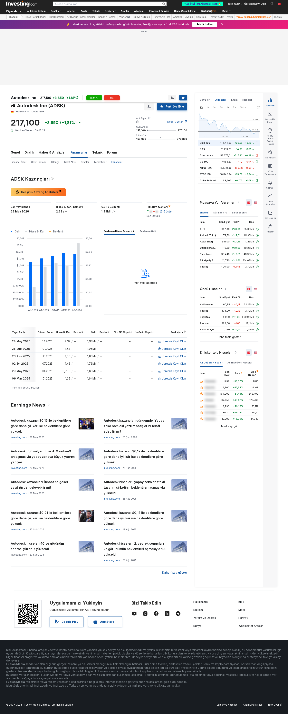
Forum (112, 152)
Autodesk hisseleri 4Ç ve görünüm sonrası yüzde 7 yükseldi (37, 546)
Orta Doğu (201, 17)
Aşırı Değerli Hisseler (239, 362)
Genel (15, 152)
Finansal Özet (18, 162)
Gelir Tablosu (38, 162)
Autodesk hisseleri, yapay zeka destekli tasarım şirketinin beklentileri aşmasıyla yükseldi (134, 487)
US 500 (204, 161)
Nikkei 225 (206, 167)
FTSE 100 (205, 174)
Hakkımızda (200, 601)
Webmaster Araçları (251, 625)
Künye (197, 625)
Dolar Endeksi (208, 180)
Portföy (243, 617)
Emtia (234, 99)
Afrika (230, 17)
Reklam (198, 609)
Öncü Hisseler (211, 289)
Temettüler (100, 162)
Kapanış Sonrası (107, 17)
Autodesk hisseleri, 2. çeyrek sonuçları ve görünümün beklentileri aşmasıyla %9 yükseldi (135, 548)
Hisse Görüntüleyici (185, 11)
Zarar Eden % (239, 212)
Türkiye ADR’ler (161, 17)
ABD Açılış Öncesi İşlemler (81, 17)
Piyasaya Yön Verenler (217, 202)
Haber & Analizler (52, 152)
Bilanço (55, 162)
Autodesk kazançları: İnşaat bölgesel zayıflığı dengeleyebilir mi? (39, 484)
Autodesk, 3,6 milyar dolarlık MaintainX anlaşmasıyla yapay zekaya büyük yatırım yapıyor (43, 456)
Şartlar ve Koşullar (226, 704)
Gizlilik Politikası (252, 704)
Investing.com (19, 437)
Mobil (241, 609)
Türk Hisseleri (56, 17)
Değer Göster (175, 121)
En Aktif (204, 212)
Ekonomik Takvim (159, 11)
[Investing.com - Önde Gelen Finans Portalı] (21, 4)
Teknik (97, 152)
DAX (202, 149)
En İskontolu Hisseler (216, 352)
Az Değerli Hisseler (211, 362)
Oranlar (85, 162)
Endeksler (220, 99)
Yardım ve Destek (204, 617)
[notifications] (272, 3)
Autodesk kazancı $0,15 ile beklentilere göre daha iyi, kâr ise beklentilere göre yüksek (41, 425)
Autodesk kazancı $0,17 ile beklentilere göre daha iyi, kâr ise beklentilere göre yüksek (134, 456)
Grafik (29, 152)
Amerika (177, 17)
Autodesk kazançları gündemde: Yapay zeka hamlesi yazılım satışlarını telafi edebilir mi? (134, 425)
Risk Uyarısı (275, 704)
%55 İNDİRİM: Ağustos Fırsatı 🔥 (203, 4)
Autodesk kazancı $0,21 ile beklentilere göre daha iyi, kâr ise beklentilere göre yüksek (41, 518)
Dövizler (205, 99)
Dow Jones (206, 155)
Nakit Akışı (70, 162)
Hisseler (13, 17)
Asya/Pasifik (217, 17)
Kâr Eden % (220, 212)
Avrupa (189, 17)
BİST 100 (205, 142)
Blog (241, 601)
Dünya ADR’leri (141, 17)
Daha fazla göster (174, 572)
